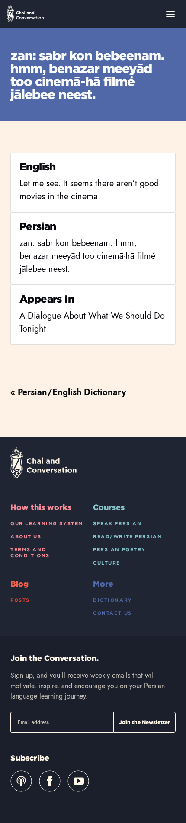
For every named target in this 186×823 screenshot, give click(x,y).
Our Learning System (46, 523)
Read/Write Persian (127, 536)
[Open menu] (170, 14)
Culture (106, 563)
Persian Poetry (119, 549)
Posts (20, 600)
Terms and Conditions (30, 552)
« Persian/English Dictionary (68, 392)
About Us (26, 536)
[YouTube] (78, 781)
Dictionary (112, 600)
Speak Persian (117, 523)
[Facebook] (50, 781)
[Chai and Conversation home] (25, 13)
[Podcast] (21, 781)
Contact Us (112, 613)
